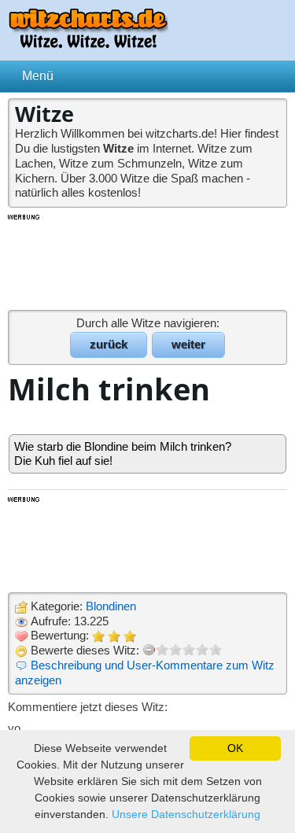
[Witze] (88, 43)
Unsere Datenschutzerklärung (186, 814)
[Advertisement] (148, 261)
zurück (108, 344)
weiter (188, 344)
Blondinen (111, 606)
